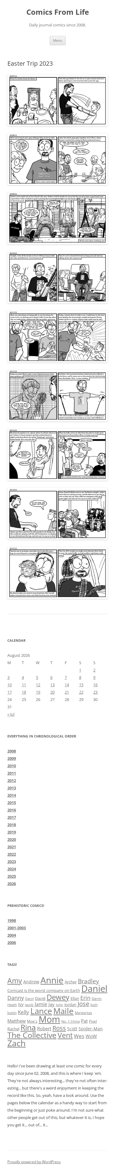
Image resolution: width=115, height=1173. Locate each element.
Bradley (88, 981)
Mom (49, 1019)
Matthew (16, 1021)
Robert (44, 1028)
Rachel (13, 1029)
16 (95, 684)
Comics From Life (57, 12)
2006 (11, 942)
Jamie (41, 1004)
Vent (65, 1035)
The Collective (31, 1035)
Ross (59, 1028)
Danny (15, 997)
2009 (11, 758)
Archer (71, 982)
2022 (11, 854)
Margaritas (83, 1012)
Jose (83, 1004)
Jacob (29, 1004)
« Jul (10, 714)
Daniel (94, 988)
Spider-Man (91, 1029)
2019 (11, 832)
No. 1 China (70, 1021)
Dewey (58, 997)
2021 (11, 847)
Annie (51, 980)
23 (95, 692)
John (59, 1004)
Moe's (32, 1021)
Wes (79, 1035)
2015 (11, 802)
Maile (63, 1010)
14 (67, 684)
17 (9, 692)
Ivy (21, 1004)
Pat (84, 1021)
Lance (41, 1010)
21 (67, 692)
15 (81, 684)
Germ (97, 998)
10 (9, 684)
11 (24, 684)
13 (52, 684)
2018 (11, 824)
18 (24, 692)
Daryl (29, 999)
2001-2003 (16, 928)
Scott (72, 1029)
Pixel (93, 1021)
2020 (11, 839)
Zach (16, 1043)
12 (38, 684)
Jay (51, 1004)
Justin (12, 1012)
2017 (11, 817)
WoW (91, 1036)
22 (81, 692)
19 (38, 692)
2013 (11, 788)
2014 (11, 795)
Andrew (31, 982)
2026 (11, 883)
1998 (11, 920)
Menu (57, 40)
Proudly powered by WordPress (34, 1161)
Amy (14, 980)
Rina (28, 1027)
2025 (11, 876)
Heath (12, 1005)
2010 (11, 765)
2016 (11, 810)
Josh (94, 1004)
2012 (11, 780)
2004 (11, 935)
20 (52, 692)
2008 (11, 751)
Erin (85, 997)
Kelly (23, 1012)
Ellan (75, 998)
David (40, 998)
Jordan (70, 1004)
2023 (11, 861)
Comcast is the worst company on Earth (43, 990)
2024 (11, 869)
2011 (11, 773)
